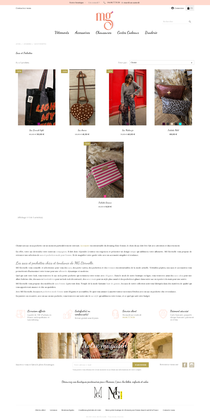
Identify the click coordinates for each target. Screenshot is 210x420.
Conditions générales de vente (90, 410)
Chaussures (103, 32)
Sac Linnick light (36, 130)
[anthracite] (168, 124)
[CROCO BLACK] (176, 124)
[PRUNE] (128, 124)
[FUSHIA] (105, 196)
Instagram (191, 365)
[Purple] (39, 124)
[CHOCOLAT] (84, 124)
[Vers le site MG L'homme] (98, 393)
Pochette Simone (105, 202)
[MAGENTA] (180, 124)
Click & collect (40, 410)
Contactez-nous (23, 8)
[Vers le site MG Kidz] (115, 393)
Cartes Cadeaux (128, 32)
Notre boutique (76, 2)
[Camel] (80, 124)
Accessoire (85, 246)
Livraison (53, 410)
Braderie (151, 32)
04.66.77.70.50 (113, 2)
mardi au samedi (131, 2)
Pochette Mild (173, 130)
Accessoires (82, 32)
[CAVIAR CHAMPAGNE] (172, 124)
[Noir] (34, 124)
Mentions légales (67, 410)
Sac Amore (82, 130)
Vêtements (62, 32)
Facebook (184, 365)
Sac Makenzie (127, 130)
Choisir (162, 62)
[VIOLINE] (163, 124)
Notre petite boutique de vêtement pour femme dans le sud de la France (131, 410)
